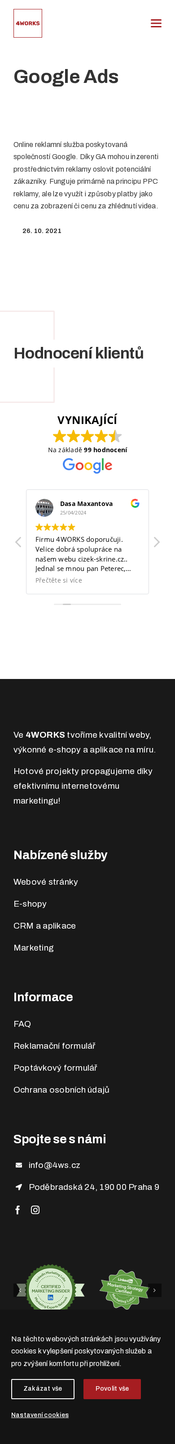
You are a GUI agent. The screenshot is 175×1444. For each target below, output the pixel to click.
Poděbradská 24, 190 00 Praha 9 (94, 1187)
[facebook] (17, 1210)
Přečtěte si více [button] (58, 580)
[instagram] (35, 1210)
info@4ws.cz (55, 1165)
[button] (156, 544)
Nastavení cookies (40, 1415)
